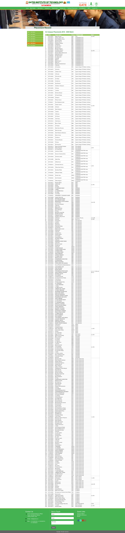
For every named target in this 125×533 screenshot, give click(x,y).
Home (27, 8)
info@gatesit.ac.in (34, 518)
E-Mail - (29, 518)
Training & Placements (72, 8)
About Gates (32, 8)
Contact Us (94, 8)
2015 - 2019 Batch (31, 45)
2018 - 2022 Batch (31, 38)
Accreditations (82, 8)
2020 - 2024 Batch (31, 34)
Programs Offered (80, 513)
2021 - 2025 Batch (31, 32)
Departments (54, 8)
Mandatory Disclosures (82, 515)
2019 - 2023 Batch (31, 36)
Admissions (40, 8)
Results (78, 516)
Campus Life (62, 8)
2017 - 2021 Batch (31, 41)
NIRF (89, 8)
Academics (47, 8)
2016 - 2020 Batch (31, 43)
